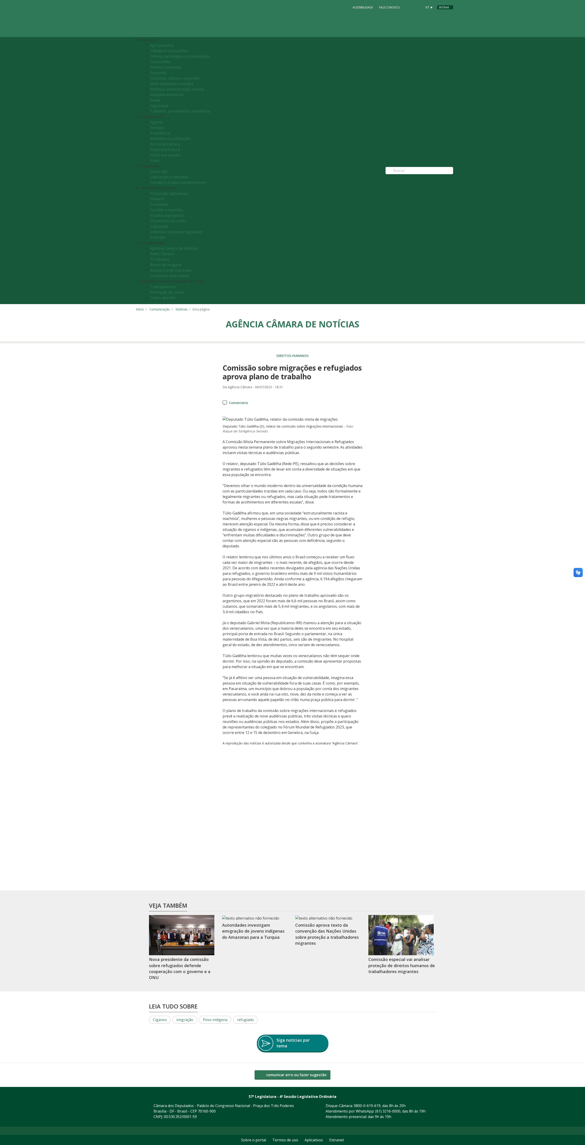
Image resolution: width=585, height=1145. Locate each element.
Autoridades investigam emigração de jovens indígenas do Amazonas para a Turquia (253, 931)
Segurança (159, 105)
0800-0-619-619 (367, 1105)
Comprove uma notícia (169, 275)
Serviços (157, 127)
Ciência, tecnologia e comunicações (180, 56)
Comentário (238, 403)
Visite (155, 160)
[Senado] (417, 7)
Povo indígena (215, 1019)
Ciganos (160, 1019)
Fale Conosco (389, 7)
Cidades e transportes (169, 50)
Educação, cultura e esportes (174, 78)
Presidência (160, 133)
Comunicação (159, 309)
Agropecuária (161, 45)
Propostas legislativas (169, 193)
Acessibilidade (363, 7)
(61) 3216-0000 (387, 1111)
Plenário (157, 198)
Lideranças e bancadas (169, 176)
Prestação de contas (167, 292)
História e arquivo (165, 155)
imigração (184, 1019)
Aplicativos (314, 1139)
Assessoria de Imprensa (170, 270)
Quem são (159, 171)
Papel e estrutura (165, 149)
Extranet (336, 1139)
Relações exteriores (167, 94)
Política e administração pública (177, 89)
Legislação (159, 226)
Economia (158, 72)
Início (140, 309)
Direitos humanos (165, 67)
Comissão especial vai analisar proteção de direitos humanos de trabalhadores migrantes (401, 965)
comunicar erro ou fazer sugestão (296, 1074)
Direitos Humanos (292, 355)
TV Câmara (159, 259)
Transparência (162, 286)
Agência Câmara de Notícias (174, 248)
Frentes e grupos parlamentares (178, 182)
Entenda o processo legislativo (176, 231)
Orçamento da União (168, 220)
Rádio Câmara (162, 253)
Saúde (155, 100)
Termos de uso (285, 1139)
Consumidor (160, 61)
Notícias (182, 309)
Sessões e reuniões (166, 209)
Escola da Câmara (165, 144)
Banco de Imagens (166, 264)
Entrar (444, 7)
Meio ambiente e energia (171, 83)
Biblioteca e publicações (170, 138)
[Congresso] (409, 7)
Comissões (159, 204)
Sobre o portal (253, 1139)
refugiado (245, 1019)
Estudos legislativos (167, 215)
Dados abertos (163, 297)
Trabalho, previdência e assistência (180, 111)
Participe (157, 237)
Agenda (156, 122)
